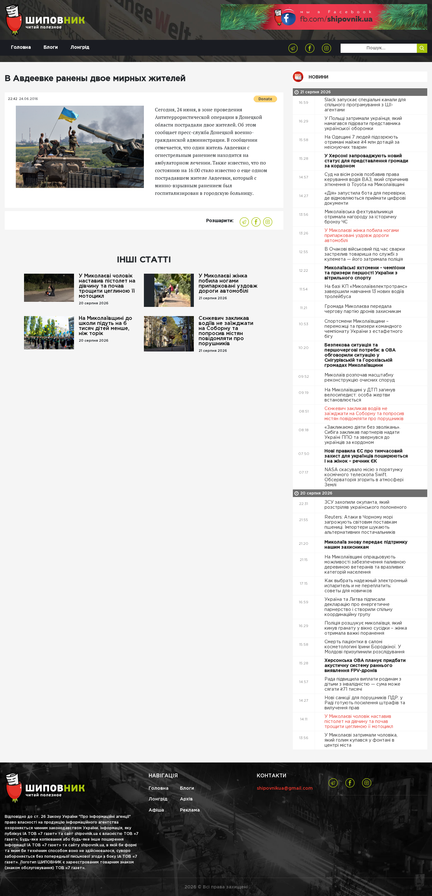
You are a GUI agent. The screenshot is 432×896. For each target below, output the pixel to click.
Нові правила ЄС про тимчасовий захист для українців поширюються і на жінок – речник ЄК (366, 456)
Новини (318, 77)
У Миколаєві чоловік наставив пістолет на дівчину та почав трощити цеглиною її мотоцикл (107, 286)
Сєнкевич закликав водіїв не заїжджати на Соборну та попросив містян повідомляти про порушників (226, 331)
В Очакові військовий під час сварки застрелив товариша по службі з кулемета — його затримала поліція (364, 254)
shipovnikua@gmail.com (285, 788)
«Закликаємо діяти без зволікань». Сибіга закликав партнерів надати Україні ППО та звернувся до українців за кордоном (362, 435)
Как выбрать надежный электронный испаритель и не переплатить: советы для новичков (365, 586)
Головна (21, 47)
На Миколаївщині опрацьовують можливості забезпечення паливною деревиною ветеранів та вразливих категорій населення (365, 564)
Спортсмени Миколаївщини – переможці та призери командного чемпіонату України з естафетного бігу (363, 329)
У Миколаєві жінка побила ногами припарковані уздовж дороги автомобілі (228, 284)
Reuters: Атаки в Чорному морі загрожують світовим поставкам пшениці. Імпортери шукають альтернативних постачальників (360, 524)
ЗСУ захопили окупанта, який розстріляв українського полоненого (366, 505)
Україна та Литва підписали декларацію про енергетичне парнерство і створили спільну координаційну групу (358, 607)
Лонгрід (80, 47)
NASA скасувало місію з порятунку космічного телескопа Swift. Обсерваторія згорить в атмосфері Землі (364, 477)
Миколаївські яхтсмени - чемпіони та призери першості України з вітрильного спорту (364, 273)
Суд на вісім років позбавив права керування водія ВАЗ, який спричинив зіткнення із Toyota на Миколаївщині (366, 180)
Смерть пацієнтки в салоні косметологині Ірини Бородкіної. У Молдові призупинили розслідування (365, 647)
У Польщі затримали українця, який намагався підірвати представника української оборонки (363, 124)
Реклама (190, 810)
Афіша (156, 810)
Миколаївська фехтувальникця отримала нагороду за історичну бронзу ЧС (360, 217)
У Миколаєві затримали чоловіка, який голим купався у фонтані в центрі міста (361, 740)
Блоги (51, 47)
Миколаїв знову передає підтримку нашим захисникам (365, 544)
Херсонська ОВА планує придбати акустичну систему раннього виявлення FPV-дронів (365, 666)
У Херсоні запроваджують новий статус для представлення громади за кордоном (366, 161)
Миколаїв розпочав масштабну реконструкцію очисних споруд (360, 377)
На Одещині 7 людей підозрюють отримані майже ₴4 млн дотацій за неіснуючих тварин (361, 142)
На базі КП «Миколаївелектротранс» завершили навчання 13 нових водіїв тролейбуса (365, 292)
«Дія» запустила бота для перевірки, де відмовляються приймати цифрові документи (365, 198)
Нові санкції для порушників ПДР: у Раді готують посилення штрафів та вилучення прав (364, 703)
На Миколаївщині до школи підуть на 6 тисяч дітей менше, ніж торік (105, 326)
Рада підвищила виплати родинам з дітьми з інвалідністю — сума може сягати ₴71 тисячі (362, 684)
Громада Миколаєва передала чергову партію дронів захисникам (363, 309)
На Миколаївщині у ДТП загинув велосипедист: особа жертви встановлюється (359, 395)
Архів (186, 799)
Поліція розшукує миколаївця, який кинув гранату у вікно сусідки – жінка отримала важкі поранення (365, 628)
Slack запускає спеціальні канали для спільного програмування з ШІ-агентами (365, 105)
